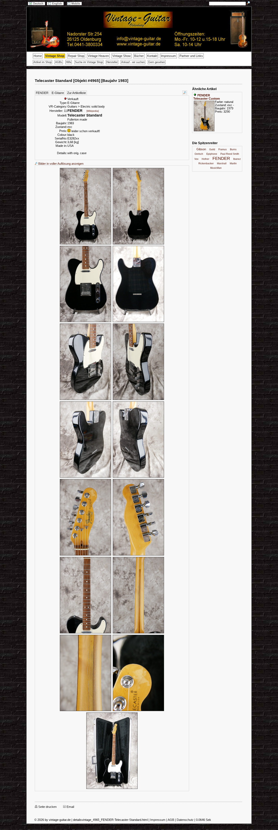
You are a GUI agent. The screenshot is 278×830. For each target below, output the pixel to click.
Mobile (76, 3)
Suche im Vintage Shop (89, 62)
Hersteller (112, 62)
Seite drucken (47, 806)
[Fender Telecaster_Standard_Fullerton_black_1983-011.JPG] (85, 632)
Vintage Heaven (98, 56)
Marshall (222, 163)
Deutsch (38, 3)
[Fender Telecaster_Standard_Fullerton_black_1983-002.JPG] (138, 243)
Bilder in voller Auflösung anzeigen (60, 163)
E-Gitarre (58, 93)
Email (70, 806)
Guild (212, 149)
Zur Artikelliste (76, 93)
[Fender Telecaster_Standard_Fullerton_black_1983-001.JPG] (85, 243)
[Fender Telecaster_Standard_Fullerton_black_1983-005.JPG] (85, 399)
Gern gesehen (156, 62)
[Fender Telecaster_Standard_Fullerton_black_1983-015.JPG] (112, 788)
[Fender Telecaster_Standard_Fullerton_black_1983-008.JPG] (138, 477)
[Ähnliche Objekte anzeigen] (184, 92)
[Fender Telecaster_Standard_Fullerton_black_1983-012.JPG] (138, 632)
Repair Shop (76, 56)
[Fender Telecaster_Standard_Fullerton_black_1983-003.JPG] (85, 321)
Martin (233, 163)
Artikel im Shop (42, 62)
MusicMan (216, 168)
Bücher (139, 56)
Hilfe (68, 62)
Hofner (205, 159)
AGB (171, 819)
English (57, 3)
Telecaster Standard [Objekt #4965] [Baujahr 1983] (81, 80)
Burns (233, 149)
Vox (196, 159)
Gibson (201, 149)
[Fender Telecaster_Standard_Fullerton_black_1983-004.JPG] (138, 321)
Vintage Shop (54, 56)
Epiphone (211, 153)
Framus (222, 149)
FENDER (42, 93)
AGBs (58, 62)
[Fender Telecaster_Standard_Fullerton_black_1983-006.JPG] (138, 399)
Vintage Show (121, 56)
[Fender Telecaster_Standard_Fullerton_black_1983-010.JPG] (138, 555)
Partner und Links (191, 56)
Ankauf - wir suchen (133, 62)
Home (38, 56)
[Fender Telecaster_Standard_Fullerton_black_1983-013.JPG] (85, 710)
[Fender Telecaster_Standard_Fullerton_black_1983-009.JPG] (85, 555)
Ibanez (237, 159)
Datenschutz (185, 819)
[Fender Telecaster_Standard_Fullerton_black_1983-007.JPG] (85, 477)
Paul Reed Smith (229, 153)
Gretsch (199, 153)
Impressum (168, 56)
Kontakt (152, 56)
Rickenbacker (206, 163)
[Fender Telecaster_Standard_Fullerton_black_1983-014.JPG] (138, 710)
